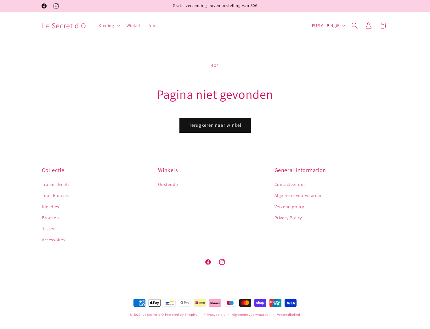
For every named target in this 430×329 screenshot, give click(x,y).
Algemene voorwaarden (298, 195)
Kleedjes (50, 206)
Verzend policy (289, 206)
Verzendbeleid (288, 314)
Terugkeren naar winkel (215, 125)
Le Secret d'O (153, 314)
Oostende (168, 184)
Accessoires (53, 240)
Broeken (50, 217)
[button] (108, 25)
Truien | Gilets (56, 184)
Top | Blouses (55, 195)
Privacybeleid (214, 314)
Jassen (49, 228)
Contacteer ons (290, 184)
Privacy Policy (288, 217)
